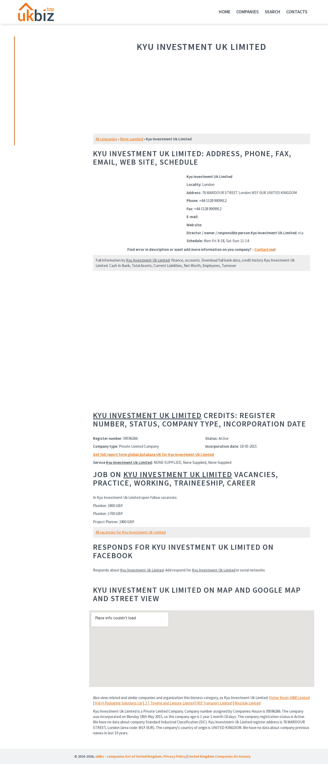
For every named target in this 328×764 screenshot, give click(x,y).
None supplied (131, 139)
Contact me (264, 249)
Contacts (297, 12)
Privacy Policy (174, 756)
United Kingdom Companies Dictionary (219, 756)
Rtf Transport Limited (214, 703)
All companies (106, 139)
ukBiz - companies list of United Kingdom (128, 756)
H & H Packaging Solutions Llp (118, 703)
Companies (247, 12)
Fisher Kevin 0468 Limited (289, 697)
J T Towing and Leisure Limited (169, 703)
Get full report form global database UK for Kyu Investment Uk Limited (153, 454)
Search (272, 12)
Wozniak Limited (247, 703)
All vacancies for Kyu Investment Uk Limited (131, 532)
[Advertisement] (50, 90)
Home (224, 12)
